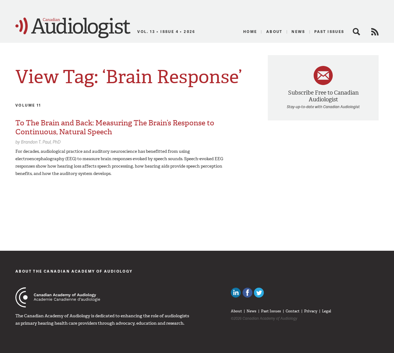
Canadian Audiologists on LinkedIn (236, 293)
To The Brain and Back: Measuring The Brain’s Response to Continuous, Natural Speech (114, 127)
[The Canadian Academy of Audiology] (57, 297)
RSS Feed (375, 31)
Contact (293, 311)
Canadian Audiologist (73, 28)
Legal (326, 311)
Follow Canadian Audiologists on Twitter (259, 293)
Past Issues (329, 31)
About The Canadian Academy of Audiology (74, 271)
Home (250, 31)
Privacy (310, 311)
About (274, 31)
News (298, 31)
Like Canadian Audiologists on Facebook (247, 293)
